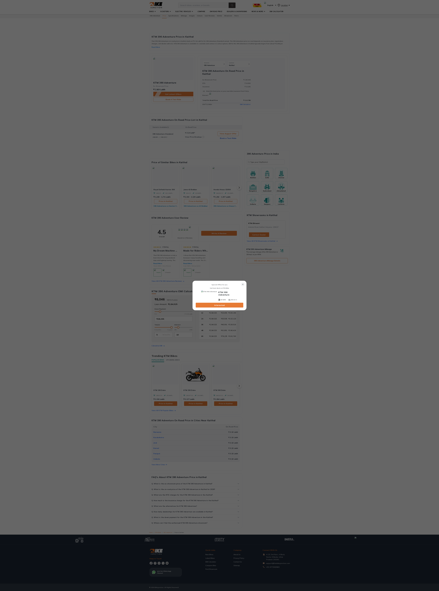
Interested (219, 305)
